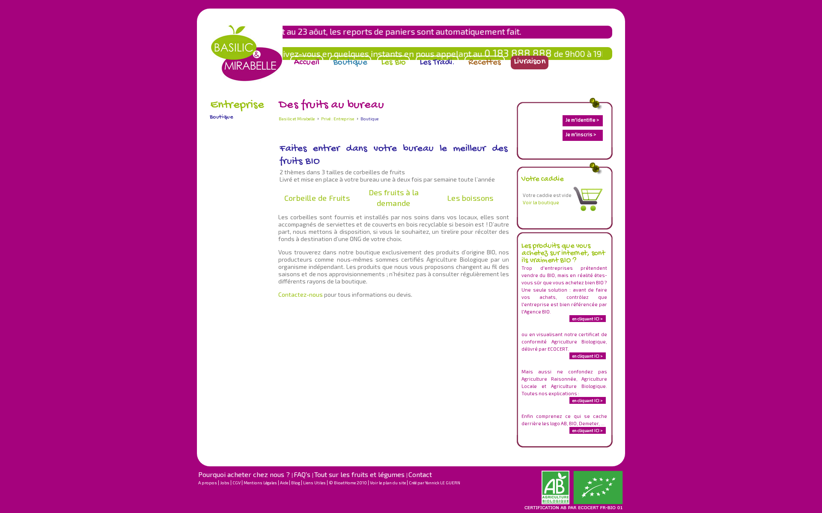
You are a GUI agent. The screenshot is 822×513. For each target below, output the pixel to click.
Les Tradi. (437, 62)
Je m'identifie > (582, 119)
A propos (208, 482)
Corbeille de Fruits (317, 198)
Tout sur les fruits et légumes (360, 474)
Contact (420, 474)
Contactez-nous (301, 294)
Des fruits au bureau (331, 105)
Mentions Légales (261, 482)
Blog (296, 482)
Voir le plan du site (388, 482)
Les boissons (470, 198)
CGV (236, 482)
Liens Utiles (315, 482)
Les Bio (393, 62)
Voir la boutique (541, 202)
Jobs (225, 482)
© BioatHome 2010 (348, 482)
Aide (284, 482)
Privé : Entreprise (337, 118)
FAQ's (303, 474)
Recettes (484, 62)
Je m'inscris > (581, 134)
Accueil (306, 62)
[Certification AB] (574, 508)
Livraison (529, 62)
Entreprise (237, 105)
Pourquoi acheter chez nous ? (245, 474)
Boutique (350, 62)
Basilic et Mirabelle (297, 118)
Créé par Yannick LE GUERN (434, 482)
